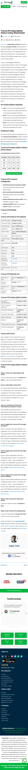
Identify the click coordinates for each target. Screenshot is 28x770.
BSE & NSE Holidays (6, 698)
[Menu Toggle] (1, 3)
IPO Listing (4, 684)
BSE (7, 730)
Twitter (6, 526)
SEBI (16, 728)
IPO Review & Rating (6, 686)
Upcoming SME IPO (6, 678)
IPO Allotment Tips (6, 696)
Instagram (21, 526)
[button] (1, 581)
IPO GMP (3, 674)
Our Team (4, 713)
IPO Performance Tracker (8, 694)
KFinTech (13, 732)
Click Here (14, 259)
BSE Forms (7, 356)
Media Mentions (5, 714)
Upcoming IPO (5, 676)
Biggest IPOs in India (6, 702)
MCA (11, 730)
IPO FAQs (3, 692)
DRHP (20, 728)
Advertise (3, 716)
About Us (3, 709)
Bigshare (20, 732)
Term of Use (4, 720)
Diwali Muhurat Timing (7, 700)
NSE (4, 730)
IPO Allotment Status (6, 682)
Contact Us (4, 711)
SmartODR (17, 730)
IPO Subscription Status (7, 680)
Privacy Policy (4, 718)
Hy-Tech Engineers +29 (17, 6)
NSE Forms (14, 356)
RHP (24, 728)
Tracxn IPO (4, 44)
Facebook (12, 526)
